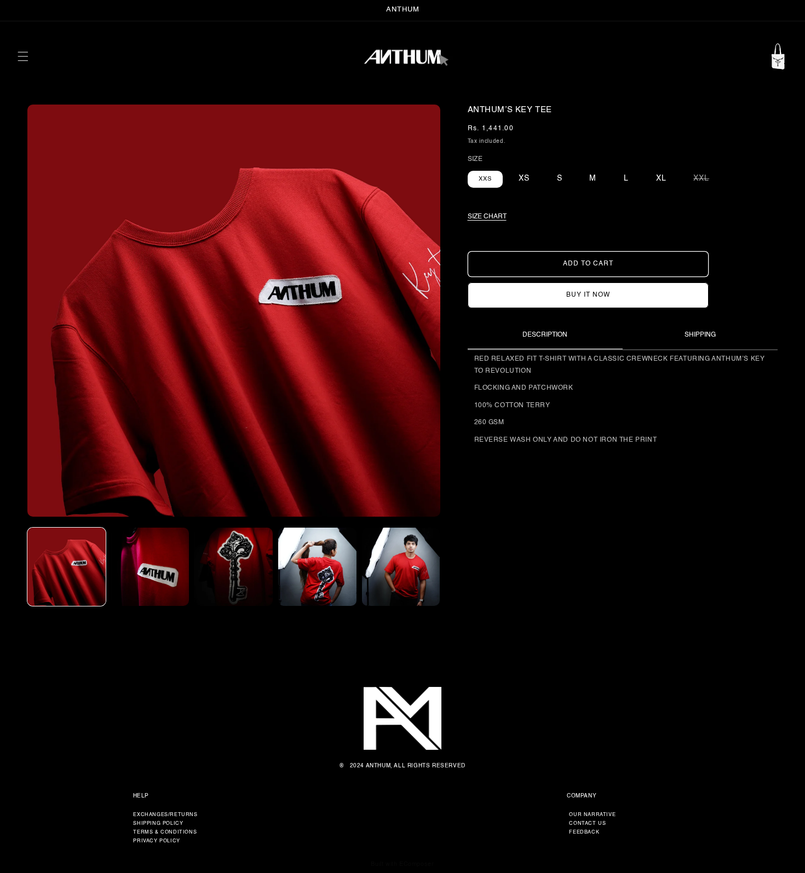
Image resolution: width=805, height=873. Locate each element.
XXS (485, 179)
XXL (706, 178)
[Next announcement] (784, 10)
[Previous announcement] (21, 10)
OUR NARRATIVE (592, 814)
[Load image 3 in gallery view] (233, 567)
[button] (23, 56)
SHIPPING (700, 335)
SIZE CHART (487, 216)
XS (524, 178)
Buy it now (588, 294)
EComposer (416, 865)
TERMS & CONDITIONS (165, 832)
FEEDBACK (584, 832)
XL (661, 178)
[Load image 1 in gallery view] (66, 567)
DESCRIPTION (544, 334)
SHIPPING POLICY (158, 823)
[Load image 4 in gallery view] (317, 567)
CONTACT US (587, 823)
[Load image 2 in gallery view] (150, 567)
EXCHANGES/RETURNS (165, 814)
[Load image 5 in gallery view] (401, 567)
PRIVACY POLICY (156, 841)
